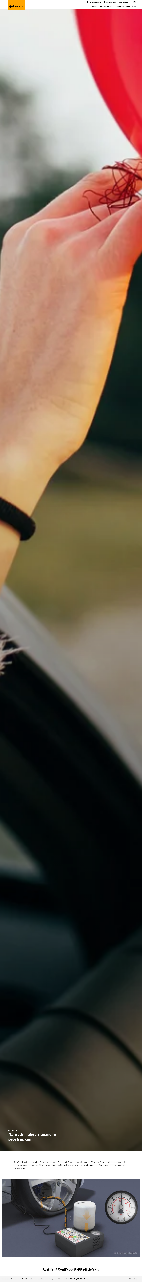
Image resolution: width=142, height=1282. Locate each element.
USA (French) (84, 1279)
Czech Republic (123, 2)
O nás (134, 6)
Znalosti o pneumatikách (106, 6)
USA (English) (75, 1279)
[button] (71, 1218)
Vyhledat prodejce (111, 2)
